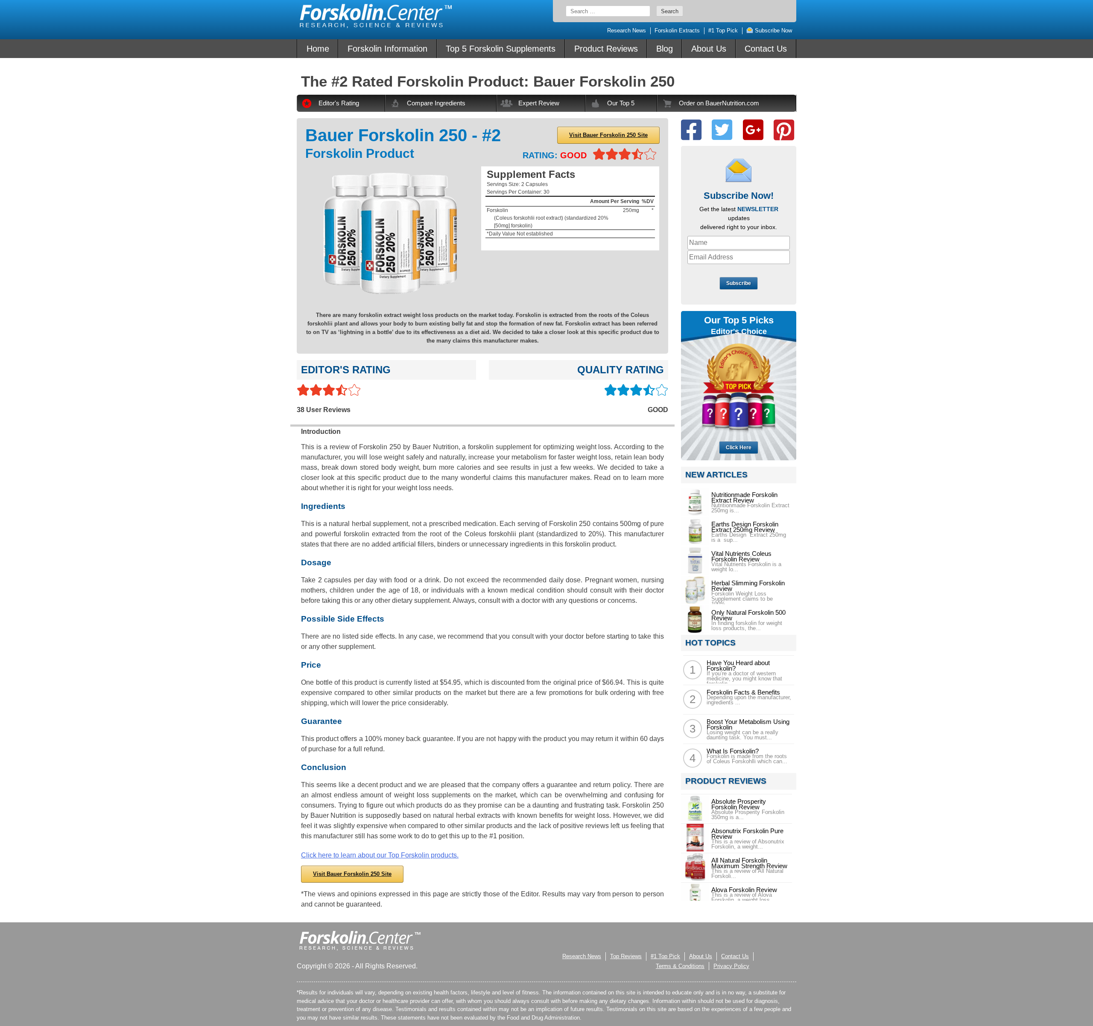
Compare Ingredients (436, 103)
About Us (708, 48)
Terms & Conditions (680, 966)
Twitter (722, 130)
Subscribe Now (772, 30)
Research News (626, 30)
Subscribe (738, 283)
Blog (664, 48)
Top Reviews (626, 956)
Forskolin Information (387, 48)
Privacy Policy (731, 966)
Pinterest (784, 130)
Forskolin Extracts (677, 30)
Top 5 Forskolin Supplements (500, 48)
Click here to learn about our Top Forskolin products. (380, 855)
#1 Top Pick (723, 30)
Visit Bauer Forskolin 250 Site (608, 135)
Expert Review (538, 103)
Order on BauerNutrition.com (719, 103)
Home (318, 48)
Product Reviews (606, 48)
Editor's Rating (339, 103)
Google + (753, 130)
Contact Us (766, 48)
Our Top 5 (620, 103)
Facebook (691, 130)
